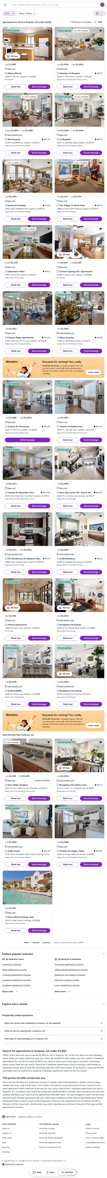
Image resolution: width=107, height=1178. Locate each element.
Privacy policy (91, 1133)
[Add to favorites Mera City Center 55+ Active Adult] (100, 450)
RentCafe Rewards (47, 1133)
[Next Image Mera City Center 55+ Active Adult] (99, 463)
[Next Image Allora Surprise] (99, 308)
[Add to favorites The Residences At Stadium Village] (48, 516)
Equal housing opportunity (14, 1164)
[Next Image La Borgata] (99, 110)
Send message (39, 86)
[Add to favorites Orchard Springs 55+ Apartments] (100, 228)
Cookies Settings (93, 1147)
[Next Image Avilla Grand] (48, 821)
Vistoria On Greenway (18, 426)
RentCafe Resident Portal (50, 1147)
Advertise (6, 1147)
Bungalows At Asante (70, 624)
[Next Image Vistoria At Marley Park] (99, 397)
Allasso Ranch (14, 73)
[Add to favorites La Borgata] (100, 96)
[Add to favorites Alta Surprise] (48, 96)
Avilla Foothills (14, 690)
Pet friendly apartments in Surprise (69, 964)
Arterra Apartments (17, 624)
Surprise (46, 942)
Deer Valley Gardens (17, 785)
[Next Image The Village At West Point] (99, 176)
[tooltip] (10, 68)
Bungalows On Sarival (70, 690)
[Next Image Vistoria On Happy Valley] (99, 821)
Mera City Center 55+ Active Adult (76, 492)
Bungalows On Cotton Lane (73, 785)
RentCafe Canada (46, 1128)
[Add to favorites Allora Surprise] (100, 294)
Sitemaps (6, 1152)
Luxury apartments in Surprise (67, 985)
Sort (100, 22)
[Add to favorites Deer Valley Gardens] (48, 742)
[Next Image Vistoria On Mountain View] (48, 463)
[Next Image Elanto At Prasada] (48, 176)
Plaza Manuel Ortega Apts (20, 917)
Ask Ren (69, 1172)
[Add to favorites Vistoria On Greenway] (48, 383)
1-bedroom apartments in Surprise (16, 975)
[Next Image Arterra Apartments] (48, 595)
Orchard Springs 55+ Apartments (76, 271)
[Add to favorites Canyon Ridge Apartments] (48, 294)
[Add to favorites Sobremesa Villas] (48, 228)
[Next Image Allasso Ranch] (48, 43)
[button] (13, 13)
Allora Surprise (66, 337)
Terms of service (92, 1128)
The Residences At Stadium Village (24, 558)
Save (52, 1172)
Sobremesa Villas (16, 271)
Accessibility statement (95, 1142)
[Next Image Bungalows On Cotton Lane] (99, 755)
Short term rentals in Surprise (67, 980)
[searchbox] (57, 4)
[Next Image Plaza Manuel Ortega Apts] (48, 887)
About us (6, 1128)
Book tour (16, 86)
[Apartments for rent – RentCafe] (9, 1117)
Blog (4, 1142)
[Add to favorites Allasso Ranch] (48, 30)
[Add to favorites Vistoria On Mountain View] (48, 450)
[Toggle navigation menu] (5, 5)
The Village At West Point (72, 205)
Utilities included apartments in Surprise (71, 969)
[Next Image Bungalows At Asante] (99, 595)
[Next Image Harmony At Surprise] (99, 43)
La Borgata (64, 139)
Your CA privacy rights (95, 1138)
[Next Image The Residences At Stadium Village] (48, 529)
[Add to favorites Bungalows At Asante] (100, 582)
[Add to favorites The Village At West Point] (100, 162)
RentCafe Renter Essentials (51, 1138)
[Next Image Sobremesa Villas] (48, 242)
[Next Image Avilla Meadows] (99, 529)
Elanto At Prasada (16, 205)
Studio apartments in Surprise (14, 969)
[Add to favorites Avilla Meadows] (100, 516)
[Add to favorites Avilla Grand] (48, 808)
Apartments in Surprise (11, 964)
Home (26, 942)
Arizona (35, 942)
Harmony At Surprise (69, 73)
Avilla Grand (13, 851)
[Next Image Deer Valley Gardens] (48, 755)
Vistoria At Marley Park (70, 426)
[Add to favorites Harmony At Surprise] (100, 30)
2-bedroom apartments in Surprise (16, 980)
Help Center (7, 1138)
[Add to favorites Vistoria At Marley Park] (100, 383)
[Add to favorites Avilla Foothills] (48, 648)
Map (39, 1172)
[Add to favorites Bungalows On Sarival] (100, 648)
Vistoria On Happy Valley (71, 851)
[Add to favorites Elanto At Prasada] (48, 162)
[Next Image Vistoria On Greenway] (48, 397)
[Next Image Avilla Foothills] (48, 661)
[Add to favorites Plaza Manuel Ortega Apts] (48, 874)
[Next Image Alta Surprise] (48, 110)
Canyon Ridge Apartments (20, 337)
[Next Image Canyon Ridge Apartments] (48, 308)
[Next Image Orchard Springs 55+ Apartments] (99, 242)
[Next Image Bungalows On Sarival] (99, 661)
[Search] (102, 5)
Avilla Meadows (67, 558)
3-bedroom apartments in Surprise (16, 985)
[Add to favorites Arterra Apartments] (48, 582)
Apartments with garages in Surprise (70, 975)
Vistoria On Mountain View (20, 492)
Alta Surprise (13, 139)
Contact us (6, 1133)
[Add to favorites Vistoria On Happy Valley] (100, 808)
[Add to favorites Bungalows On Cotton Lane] (100, 742)
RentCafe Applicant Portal (50, 1142)
